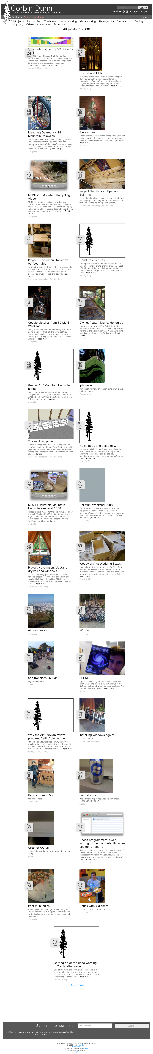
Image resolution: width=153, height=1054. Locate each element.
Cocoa (37, 751)
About (144, 11)
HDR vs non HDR (90, 73)
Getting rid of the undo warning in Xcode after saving (75, 964)
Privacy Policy (76, 1047)
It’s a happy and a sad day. (97, 445)
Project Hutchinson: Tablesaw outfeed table (48, 261)
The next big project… (43, 441)
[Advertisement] (74, 1003)
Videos (30, 24)
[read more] (54, 65)
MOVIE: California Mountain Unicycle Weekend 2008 (46, 506)
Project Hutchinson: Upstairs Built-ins (99, 192)
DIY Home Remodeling (89, 205)
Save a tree (87, 132)
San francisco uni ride (43, 678)
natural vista (87, 795)
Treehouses (51, 21)
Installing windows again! (96, 735)
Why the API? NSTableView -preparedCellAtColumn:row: (47, 736)
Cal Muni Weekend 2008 (96, 505)
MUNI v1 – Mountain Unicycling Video (49, 196)
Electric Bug (34, 21)
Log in (143, 17)
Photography (106, 21)
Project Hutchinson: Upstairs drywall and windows (47, 569)
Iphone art (86, 385)
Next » (81, 985)
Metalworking (88, 21)
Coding (139, 21)
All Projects (17, 21)
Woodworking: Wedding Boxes (100, 563)
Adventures (44, 24)
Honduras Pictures (92, 260)
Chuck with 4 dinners (93, 906)
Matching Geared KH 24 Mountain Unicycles (44, 134)
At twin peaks (37, 630)
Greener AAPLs (38, 847)
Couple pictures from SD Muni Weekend (48, 324)
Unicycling (17, 24)
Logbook (32, 68)
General (82, 145)
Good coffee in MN (41, 795)
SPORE (84, 678)
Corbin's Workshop (34, 17)
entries (85, 1048)
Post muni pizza (39, 906)
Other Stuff (84, 461)
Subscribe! (60, 24)
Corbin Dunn (81, 1045)
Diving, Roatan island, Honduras (101, 322)
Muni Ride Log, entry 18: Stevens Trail (50, 50)
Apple (82, 691)
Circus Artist (124, 21)
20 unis (84, 630)
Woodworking (69, 21)
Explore (134, 11)
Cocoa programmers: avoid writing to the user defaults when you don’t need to (102, 843)
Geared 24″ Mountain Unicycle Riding (49, 387)
